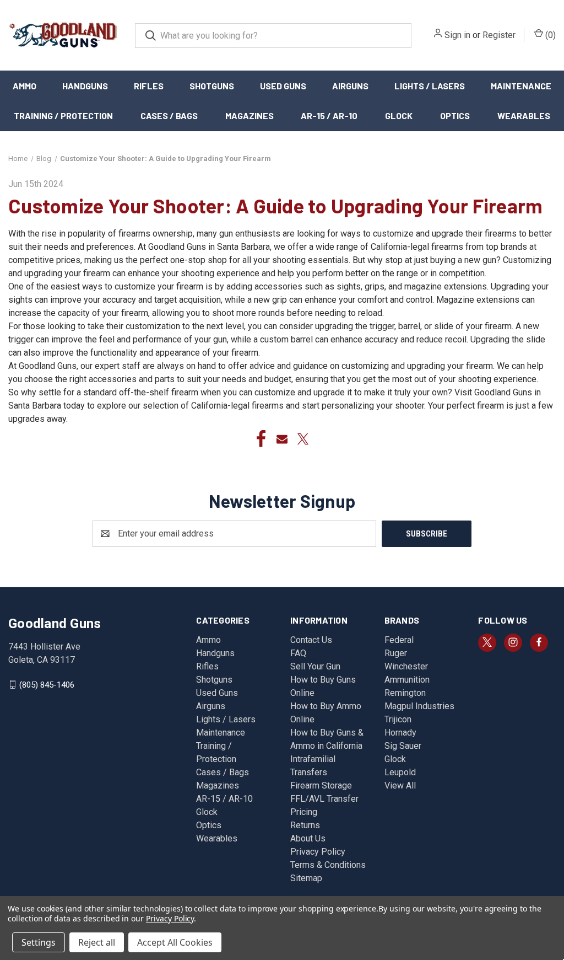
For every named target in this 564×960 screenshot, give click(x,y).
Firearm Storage (321, 785)
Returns (305, 825)
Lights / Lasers (429, 86)
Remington (405, 693)
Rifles (149, 86)
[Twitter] (302, 439)
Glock (399, 115)
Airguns (350, 86)
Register (499, 35)
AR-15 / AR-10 (329, 115)
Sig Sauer (402, 746)
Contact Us (311, 640)
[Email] (282, 439)
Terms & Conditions (328, 865)
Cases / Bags (169, 115)
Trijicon (397, 719)
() (549, 35)
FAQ (298, 653)
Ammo (24, 86)
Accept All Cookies (175, 942)
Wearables (523, 115)
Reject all (96, 942)
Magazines (249, 115)
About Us (308, 838)
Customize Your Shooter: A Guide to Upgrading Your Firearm (275, 205)
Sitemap (306, 878)
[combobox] (273, 35)
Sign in (457, 35)
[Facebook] (261, 439)
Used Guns (283, 86)
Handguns (85, 86)
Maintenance (521, 86)
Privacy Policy (317, 851)
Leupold (400, 772)
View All (400, 785)
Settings (38, 942)
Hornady (400, 732)
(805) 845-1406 (46, 684)
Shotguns (211, 86)
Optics (455, 115)
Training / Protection (63, 115)
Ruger (395, 653)
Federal (399, 640)
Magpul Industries (419, 706)
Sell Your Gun (315, 666)
